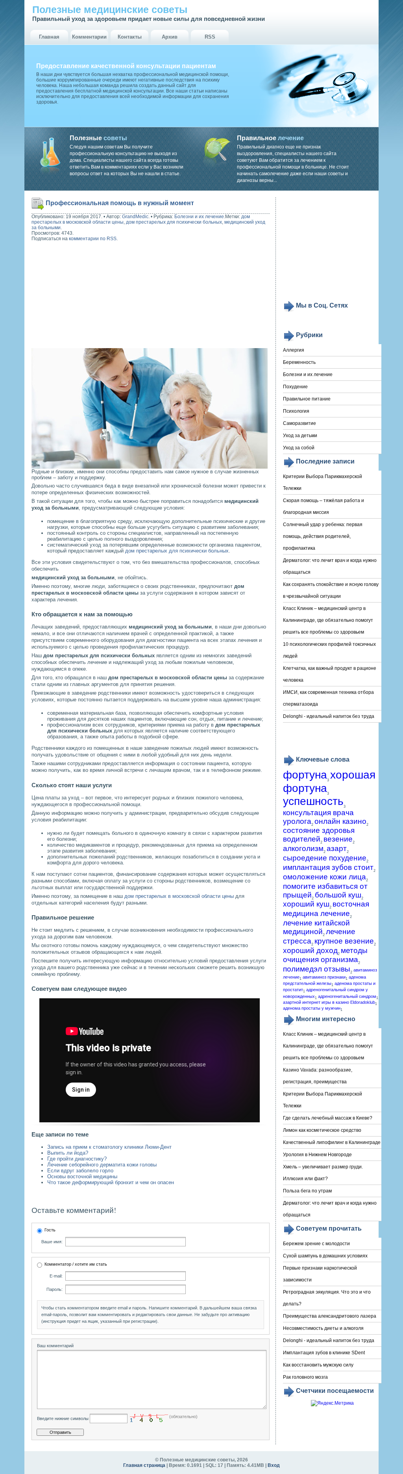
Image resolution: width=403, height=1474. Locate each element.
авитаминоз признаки (324, 977)
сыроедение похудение (324, 858)
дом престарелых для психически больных (174, 222)
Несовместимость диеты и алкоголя (323, 1328)
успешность (313, 801)
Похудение (295, 386)
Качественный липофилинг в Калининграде (332, 1142)
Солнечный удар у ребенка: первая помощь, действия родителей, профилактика (322, 536)
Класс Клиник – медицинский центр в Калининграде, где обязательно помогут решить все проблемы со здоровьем (328, 620)
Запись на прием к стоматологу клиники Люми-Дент (109, 1147)
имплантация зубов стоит (328, 867)
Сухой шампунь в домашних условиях (325, 1256)
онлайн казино (340, 821)
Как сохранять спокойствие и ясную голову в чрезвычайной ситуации (331, 590)
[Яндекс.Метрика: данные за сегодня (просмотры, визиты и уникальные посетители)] (332, 1403)
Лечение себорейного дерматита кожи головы (102, 1165)
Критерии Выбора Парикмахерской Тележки (322, 482)
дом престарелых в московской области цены (179, 896)
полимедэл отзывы (316, 969)
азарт (337, 848)
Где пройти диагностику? (77, 1159)
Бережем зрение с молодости (316, 1243)
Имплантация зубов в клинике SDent (324, 1352)
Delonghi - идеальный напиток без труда (328, 716)
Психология (296, 411)
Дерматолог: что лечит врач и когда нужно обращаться (330, 566)
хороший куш (306, 904)
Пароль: (54, 1289)
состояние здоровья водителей (319, 834)
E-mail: (56, 1276)
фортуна (305, 775)
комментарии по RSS (92, 238)
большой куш (338, 895)
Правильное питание (307, 399)
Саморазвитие (299, 423)
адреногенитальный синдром (347, 996)
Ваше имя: (52, 1241)
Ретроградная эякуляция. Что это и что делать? (327, 1298)
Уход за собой (298, 448)
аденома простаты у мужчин (311, 1008)
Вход (274, 1465)
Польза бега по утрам (307, 1191)
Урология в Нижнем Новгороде (317, 1154)
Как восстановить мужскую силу (318, 1365)
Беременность (299, 362)
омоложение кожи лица (324, 877)
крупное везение (344, 941)
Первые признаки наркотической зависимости (320, 1274)
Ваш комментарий (55, 1345)
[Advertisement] (82, 296)
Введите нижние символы (63, 1418)
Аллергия (293, 350)
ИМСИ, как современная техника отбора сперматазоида (328, 698)
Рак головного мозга (305, 1377)
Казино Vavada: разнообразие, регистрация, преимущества (317, 1076)
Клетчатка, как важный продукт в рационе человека (329, 674)
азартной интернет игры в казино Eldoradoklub (329, 1002)
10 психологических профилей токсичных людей (329, 650)
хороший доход (310, 950)
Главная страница (144, 1465)
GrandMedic (135, 216)
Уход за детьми (300, 435)
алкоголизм (303, 848)
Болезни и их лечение (199, 216)
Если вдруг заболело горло (80, 1171)
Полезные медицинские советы (109, 9)
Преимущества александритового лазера (329, 1316)
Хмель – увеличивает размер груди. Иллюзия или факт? (323, 1172)
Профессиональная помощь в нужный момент (120, 203)
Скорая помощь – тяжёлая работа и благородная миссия (323, 506)
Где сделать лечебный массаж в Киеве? (327, 1118)
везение (338, 839)
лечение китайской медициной (316, 927)
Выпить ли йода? (67, 1153)
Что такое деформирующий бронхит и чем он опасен (110, 1182)
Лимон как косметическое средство (322, 1130)
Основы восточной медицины (82, 1176)
